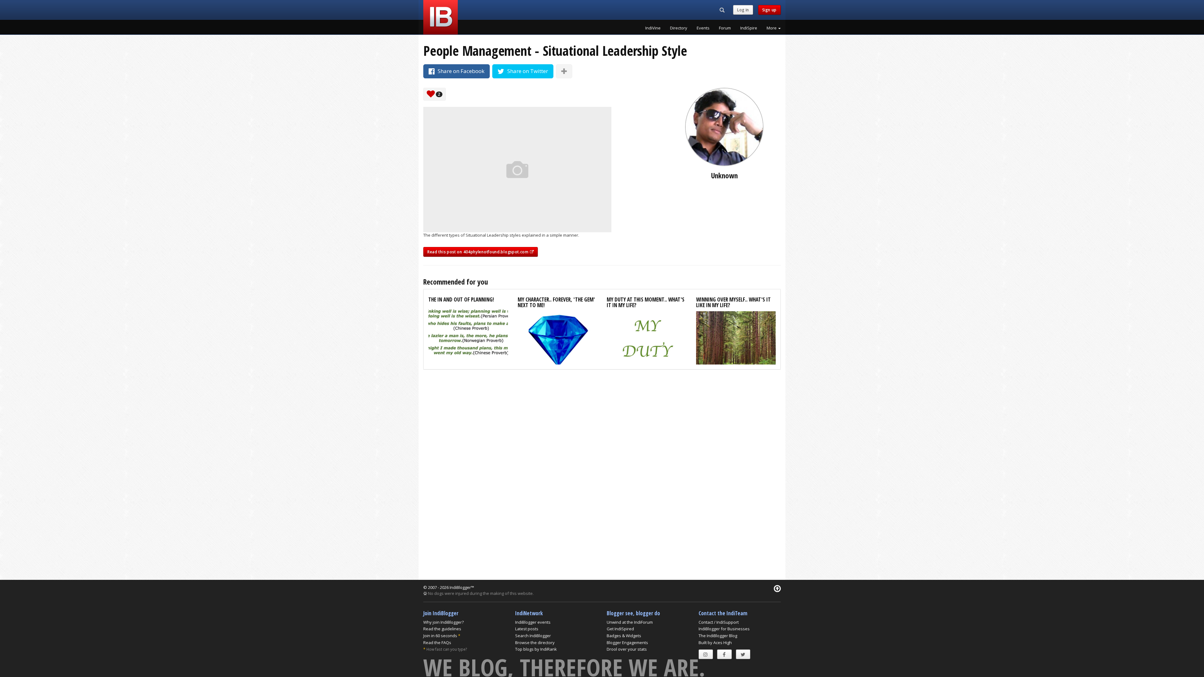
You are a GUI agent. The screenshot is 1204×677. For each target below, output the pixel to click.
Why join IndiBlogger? (443, 622)
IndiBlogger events (533, 622)
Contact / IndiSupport (719, 622)
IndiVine (653, 28)
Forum (725, 28)
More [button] (772, 28)
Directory (678, 28)
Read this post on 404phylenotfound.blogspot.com (478, 252)
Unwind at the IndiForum (630, 622)
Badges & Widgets (624, 635)
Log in (743, 10)
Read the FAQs (437, 642)
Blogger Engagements (627, 642)
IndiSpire (748, 28)
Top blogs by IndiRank (536, 649)
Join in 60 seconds (440, 635)
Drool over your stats (627, 649)
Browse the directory (535, 642)
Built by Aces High (715, 642)
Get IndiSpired (620, 629)
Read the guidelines (442, 629)
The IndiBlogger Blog (718, 635)
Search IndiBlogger (533, 635)
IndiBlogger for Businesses (724, 629)
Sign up (769, 10)
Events (703, 28)
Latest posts (526, 629)
